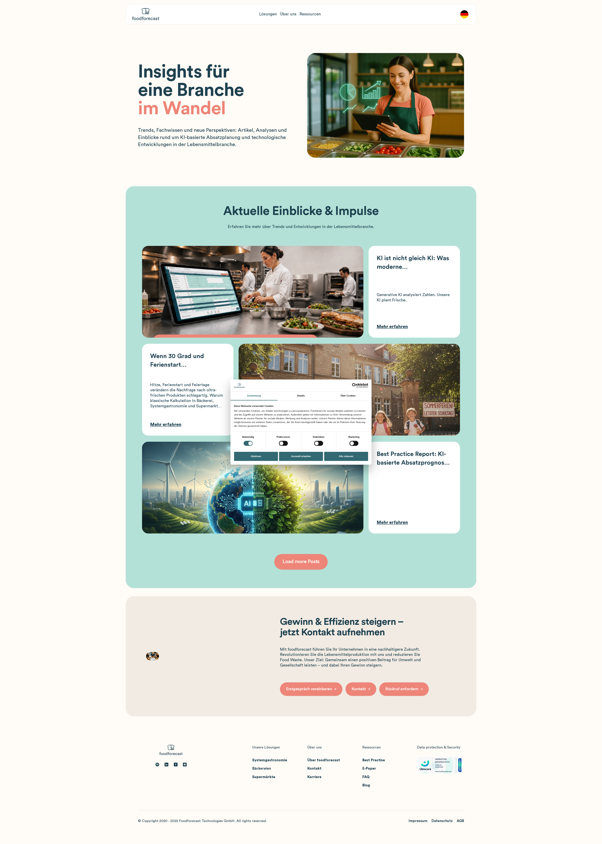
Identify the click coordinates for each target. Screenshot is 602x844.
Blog (366, 785)
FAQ (366, 777)
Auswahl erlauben (301, 456)
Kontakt (314, 768)
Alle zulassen (346, 456)
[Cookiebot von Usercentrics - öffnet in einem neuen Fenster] (354, 385)
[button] (268, 14)
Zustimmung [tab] (254, 395)
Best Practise (373, 760)
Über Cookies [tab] (348, 395)
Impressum (418, 821)
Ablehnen (256, 456)
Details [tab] (301, 395)
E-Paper (369, 768)
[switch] (283, 443)
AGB (460, 821)
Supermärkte (263, 777)
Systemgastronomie (269, 760)
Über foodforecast (323, 760)
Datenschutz (442, 821)
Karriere (314, 777)
